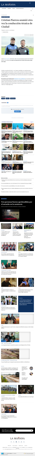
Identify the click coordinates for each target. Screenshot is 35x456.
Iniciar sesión (17, 111)
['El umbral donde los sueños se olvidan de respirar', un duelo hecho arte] (9, 282)
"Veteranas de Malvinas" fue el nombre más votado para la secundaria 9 (17, 233)
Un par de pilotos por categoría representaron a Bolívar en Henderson (15, 362)
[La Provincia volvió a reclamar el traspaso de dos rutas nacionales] (10, 377)
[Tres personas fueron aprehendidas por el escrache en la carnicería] (17, 214)
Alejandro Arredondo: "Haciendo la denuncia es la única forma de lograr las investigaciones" (28, 235)
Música (13, 8)
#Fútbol (3, 98)
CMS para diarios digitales (30, 453)
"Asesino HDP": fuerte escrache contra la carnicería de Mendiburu (5, 233)
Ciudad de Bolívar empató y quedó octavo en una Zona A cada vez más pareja (8, 399)
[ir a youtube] (16, 442)
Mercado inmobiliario (20, 8)
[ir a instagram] (19, 442)
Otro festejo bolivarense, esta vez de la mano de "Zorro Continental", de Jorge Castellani (16, 183)
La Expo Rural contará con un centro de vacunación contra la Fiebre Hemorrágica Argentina (25, 291)
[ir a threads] (24, 442)
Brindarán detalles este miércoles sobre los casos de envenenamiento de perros (15, 191)
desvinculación (7, 58)
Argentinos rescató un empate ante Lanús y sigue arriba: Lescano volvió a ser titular (25, 368)
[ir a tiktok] (21, 442)
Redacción (9, 445)
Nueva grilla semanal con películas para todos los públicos (25, 378)
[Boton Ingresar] (30, 3)
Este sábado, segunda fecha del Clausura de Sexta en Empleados (7, 254)
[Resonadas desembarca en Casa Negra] (26, 389)
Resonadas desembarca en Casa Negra (26, 396)
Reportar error (21, 445)
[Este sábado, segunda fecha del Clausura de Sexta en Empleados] (9, 246)
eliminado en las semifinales (19, 78)
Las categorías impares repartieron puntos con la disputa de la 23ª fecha (15, 345)
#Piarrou (7, 98)
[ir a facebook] (11, 442)
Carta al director (14, 445)
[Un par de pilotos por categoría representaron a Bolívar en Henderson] (15, 354)
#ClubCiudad (13, 98)
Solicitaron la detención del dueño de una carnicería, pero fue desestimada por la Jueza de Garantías (8, 273)
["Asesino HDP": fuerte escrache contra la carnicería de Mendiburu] (6, 226)
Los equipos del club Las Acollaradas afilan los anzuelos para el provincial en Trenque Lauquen (25, 255)
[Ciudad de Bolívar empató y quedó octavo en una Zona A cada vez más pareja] (9, 389)
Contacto (25, 445)
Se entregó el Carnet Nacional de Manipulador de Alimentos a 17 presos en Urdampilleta (9, 417)
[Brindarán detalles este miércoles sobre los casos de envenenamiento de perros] (9, 300)
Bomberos (9, 8)
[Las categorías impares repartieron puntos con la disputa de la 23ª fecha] (15, 337)
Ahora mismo (4, 8)
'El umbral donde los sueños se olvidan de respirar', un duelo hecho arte (8, 291)
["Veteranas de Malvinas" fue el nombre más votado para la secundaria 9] (17, 226)
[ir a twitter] (14, 442)
